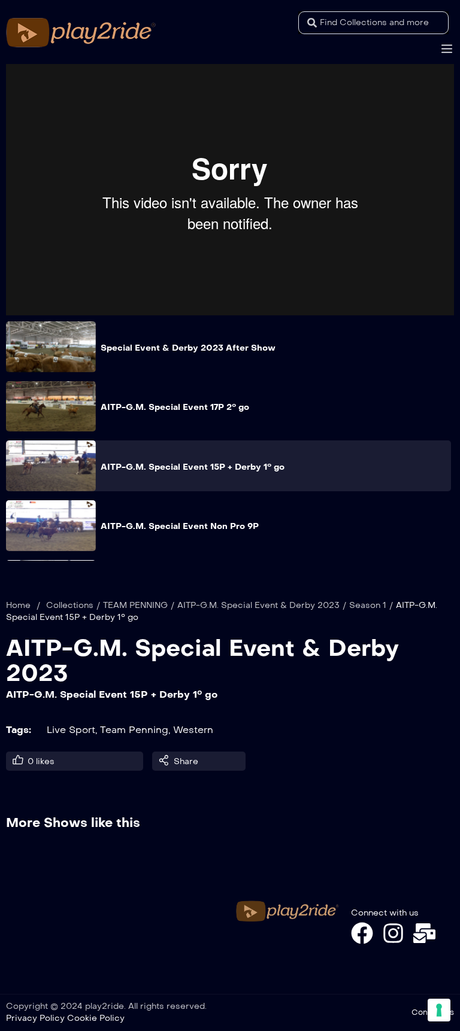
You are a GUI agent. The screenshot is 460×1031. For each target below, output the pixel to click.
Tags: (18, 729)
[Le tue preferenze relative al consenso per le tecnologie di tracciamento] (439, 1010)
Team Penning (134, 729)
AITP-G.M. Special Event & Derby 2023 (258, 605)
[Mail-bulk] (424, 933)
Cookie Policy (96, 1018)
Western (193, 729)
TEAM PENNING (135, 605)
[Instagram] (393, 933)
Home (18, 605)
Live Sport (71, 729)
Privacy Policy (35, 1018)
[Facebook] (362, 933)
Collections (69, 605)
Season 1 (367, 605)
